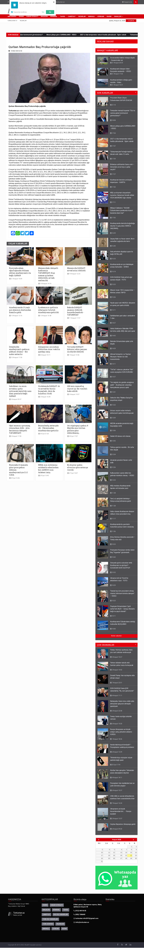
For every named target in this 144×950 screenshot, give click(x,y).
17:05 (114, 220)
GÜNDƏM (100, 16)
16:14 (114, 274)
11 (109, 854)
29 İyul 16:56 (15, 478)
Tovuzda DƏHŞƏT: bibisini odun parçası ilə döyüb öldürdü (77, 349)
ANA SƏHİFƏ (12, 16)
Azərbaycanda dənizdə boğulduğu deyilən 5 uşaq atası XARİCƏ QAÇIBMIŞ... (122, 227)
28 (126, 860)
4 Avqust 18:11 (117, 779)
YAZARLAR (82, 16)
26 (114, 860)
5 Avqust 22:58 (117, 713)
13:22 (114, 407)
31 (102, 863)
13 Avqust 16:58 (45, 316)
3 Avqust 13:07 (74, 394)
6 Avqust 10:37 (117, 792)
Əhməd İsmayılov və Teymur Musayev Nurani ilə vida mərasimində (120, 358)
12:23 (114, 482)
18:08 (114, 122)
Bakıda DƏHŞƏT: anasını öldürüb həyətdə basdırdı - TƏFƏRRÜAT (75, 311)
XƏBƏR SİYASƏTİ (32, 16)
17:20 (114, 189)
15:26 (114, 299)
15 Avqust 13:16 (16, 316)
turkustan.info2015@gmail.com (87, 920)
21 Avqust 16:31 (117, 74)
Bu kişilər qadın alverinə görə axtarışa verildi (77, 467)
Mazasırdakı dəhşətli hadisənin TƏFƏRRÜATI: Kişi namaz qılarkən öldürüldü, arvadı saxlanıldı (48, 274)
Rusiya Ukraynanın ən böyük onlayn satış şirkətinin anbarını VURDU (121, 733)
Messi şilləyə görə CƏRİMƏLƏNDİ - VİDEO (28, 35)
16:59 (114, 235)
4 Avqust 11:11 (117, 697)
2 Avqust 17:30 (16, 436)
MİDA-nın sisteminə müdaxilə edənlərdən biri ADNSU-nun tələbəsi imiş (48, 469)
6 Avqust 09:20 (117, 831)
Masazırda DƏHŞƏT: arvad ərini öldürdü (76, 269)
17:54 (114, 135)
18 (109, 857)
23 (136, 857)
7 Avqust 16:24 (117, 805)
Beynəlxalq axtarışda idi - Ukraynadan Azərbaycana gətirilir (48, 428)
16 (136, 854)
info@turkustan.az (58, 2)
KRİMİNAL (53, 16)
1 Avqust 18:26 (117, 741)
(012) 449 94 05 (80, 913)
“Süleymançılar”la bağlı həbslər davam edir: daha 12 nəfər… (118, 35)
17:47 (114, 148)
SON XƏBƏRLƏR (105, 95)
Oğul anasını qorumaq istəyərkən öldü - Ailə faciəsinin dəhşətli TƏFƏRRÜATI (19, 429)
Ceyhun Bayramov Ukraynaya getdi (122, 826)
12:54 (114, 456)
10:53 (114, 546)
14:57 (114, 325)
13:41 (114, 394)
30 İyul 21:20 (44, 434)
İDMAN (21, 16)
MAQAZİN (44, 16)
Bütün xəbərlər (116, 638)
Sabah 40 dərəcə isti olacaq (120, 438)
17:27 (114, 87)
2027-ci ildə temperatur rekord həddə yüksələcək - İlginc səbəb (69, 35)
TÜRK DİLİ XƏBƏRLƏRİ (50, 921)
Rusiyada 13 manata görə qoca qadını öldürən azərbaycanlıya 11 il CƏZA (18, 470)
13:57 (114, 379)
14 (126, 854)
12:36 (114, 469)
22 (131, 857)
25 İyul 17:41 (116, 767)
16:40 (114, 248)
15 (131, 854)
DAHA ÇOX (117, 16)
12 (114, 854)
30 (136, 860)
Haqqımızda (127, 2)
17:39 (114, 161)
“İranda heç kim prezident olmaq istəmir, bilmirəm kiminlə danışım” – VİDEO (122, 595)
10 (102, 854)
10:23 (114, 603)
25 (109, 860)
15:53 (114, 286)
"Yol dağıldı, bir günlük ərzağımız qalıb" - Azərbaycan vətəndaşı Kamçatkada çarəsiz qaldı (122, 387)
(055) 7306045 (80, 917)
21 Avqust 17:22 (117, 63)
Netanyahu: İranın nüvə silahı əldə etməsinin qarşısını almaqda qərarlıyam (122, 705)
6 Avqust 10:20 (117, 726)
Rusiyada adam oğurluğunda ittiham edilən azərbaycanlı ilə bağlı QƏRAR (20, 272)
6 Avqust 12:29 (117, 754)
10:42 (114, 559)
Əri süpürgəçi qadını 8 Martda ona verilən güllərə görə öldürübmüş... (77, 429)
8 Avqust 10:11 (45, 355)
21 (126, 857)
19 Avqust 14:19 (45, 284)
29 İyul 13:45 (44, 475)
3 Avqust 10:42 (117, 672)
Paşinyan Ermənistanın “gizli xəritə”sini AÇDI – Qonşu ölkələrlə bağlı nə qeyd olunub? (122, 610)
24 (102, 860)
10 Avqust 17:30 (16, 357)
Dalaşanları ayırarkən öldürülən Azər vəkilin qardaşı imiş (49, 349)
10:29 (114, 587)
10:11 (114, 618)
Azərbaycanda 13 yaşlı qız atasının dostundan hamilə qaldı (20, 310)
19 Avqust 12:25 (74, 274)
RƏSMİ (109, 16)
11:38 (114, 495)
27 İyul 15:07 (73, 473)
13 (121, 854)
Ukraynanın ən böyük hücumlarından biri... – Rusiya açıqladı (120, 813)
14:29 (114, 350)
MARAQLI (91, 16)
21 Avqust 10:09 (16, 279)
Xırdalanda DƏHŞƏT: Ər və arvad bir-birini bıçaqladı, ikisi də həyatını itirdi (49, 390)
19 (114, 857)
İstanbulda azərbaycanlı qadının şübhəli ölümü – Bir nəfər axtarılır (19, 350)
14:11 (114, 366)
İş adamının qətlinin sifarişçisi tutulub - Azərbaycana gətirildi (48, 310)
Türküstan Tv (12, 20)
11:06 (114, 533)
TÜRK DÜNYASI (48, 926)
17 (102, 857)
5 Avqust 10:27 (117, 659)
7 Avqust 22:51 (117, 685)
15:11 (114, 312)
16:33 (114, 261)
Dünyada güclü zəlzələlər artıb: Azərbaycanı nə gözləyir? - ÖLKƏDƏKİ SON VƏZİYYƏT (121, 567)
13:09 (114, 420)
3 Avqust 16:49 (45, 397)
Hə (50, 12)
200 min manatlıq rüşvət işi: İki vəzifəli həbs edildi (77, 388)
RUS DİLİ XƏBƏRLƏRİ (61, 917)
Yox (43, 12)
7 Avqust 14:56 (74, 355)
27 (121, 860)
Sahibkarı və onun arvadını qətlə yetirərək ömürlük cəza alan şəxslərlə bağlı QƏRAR (20, 391)
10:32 (114, 574)
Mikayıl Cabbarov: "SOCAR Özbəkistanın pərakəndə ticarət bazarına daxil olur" (121, 212)
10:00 (114, 631)
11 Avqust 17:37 (74, 318)
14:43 (114, 338)
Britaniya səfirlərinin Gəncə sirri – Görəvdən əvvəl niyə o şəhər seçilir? (122, 82)
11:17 (114, 521)
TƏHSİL (62, 16)
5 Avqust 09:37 (16, 399)
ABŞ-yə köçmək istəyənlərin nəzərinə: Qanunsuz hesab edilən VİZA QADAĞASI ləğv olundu (122, 197)
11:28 (114, 508)
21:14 (114, 107)
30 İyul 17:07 (73, 436)
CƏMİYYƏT (72, 16)
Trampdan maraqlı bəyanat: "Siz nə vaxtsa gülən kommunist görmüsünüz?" (122, 115)
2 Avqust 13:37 (117, 820)
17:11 (114, 204)
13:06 (114, 432)
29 (131, 860)
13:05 (114, 443)
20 (121, 857)
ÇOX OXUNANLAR (105, 647)
